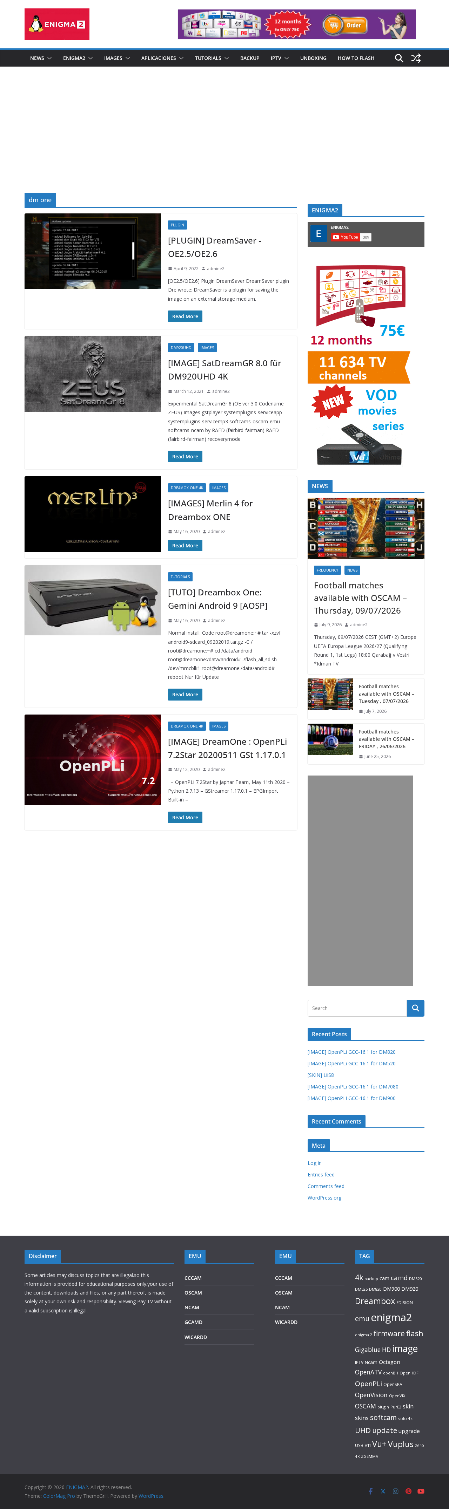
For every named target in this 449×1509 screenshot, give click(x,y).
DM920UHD (181, 347)
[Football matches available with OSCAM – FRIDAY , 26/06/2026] (330, 744)
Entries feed (321, 1174)
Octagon (389, 1361)
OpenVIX (397, 1395)
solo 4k (405, 1418)
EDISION (404, 1302)
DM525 (361, 1289)
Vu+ (379, 1443)
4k (359, 1277)
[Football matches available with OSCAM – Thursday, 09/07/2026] (366, 528)
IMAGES (113, 58)
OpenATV (368, 1372)
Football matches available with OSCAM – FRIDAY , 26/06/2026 (386, 739)
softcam (383, 1417)
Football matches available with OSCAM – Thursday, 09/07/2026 (360, 597)
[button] (48, 58)
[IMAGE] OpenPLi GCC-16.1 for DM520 (352, 1063)
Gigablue (368, 1349)
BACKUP (250, 58)
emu (362, 1318)
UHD (363, 1430)
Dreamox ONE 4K (187, 487)
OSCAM (193, 1292)
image (405, 1348)
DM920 (409, 1288)
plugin (383, 1406)
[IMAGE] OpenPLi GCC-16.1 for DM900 (352, 1098)
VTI (368, 1445)
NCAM (192, 1307)
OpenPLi (368, 1383)
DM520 (415, 1278)
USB (359, 1445)
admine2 (215, 269)
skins (362, 1418)
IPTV (276, 58)
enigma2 (391, 1317)
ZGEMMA (369, 1456)
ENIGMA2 (74, 58)
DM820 (375, 1289)
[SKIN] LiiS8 (321, 1075)
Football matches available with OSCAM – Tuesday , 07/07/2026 (386, 693)
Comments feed (326, 1186)
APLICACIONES (158, 58)
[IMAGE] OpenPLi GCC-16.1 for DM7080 (353, 1086)
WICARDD (196, 1337)
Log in (315, 1163)
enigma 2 (363, 1334)
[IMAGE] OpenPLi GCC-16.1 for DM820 (352, 1052)
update (384, 1430)
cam (384, 1278)
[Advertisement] (224, 140)
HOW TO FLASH (356, 58)
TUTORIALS (208, 58)
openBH (390, 1373)
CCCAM (193, 1278)
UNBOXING (313, 58)
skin (408, 1406)
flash (414, 1333)
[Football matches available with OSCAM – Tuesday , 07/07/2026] (330, 698)
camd (399, 1277)
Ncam (371, 1362)
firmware (389, 1333)
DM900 (391, 1288)
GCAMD (193, 1322)
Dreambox (375, 1300)
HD (386, 1349)
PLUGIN (177, 225)
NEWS (37, 58)
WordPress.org (324, 1197)
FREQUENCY (327, 570)
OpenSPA (392, 1384)
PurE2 (395, 1406)
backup (371, 1278)
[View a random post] (416, 58)
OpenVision (371, 1395)
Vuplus (401, 1444)
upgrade (409, 1430)
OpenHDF (409, 1372)
